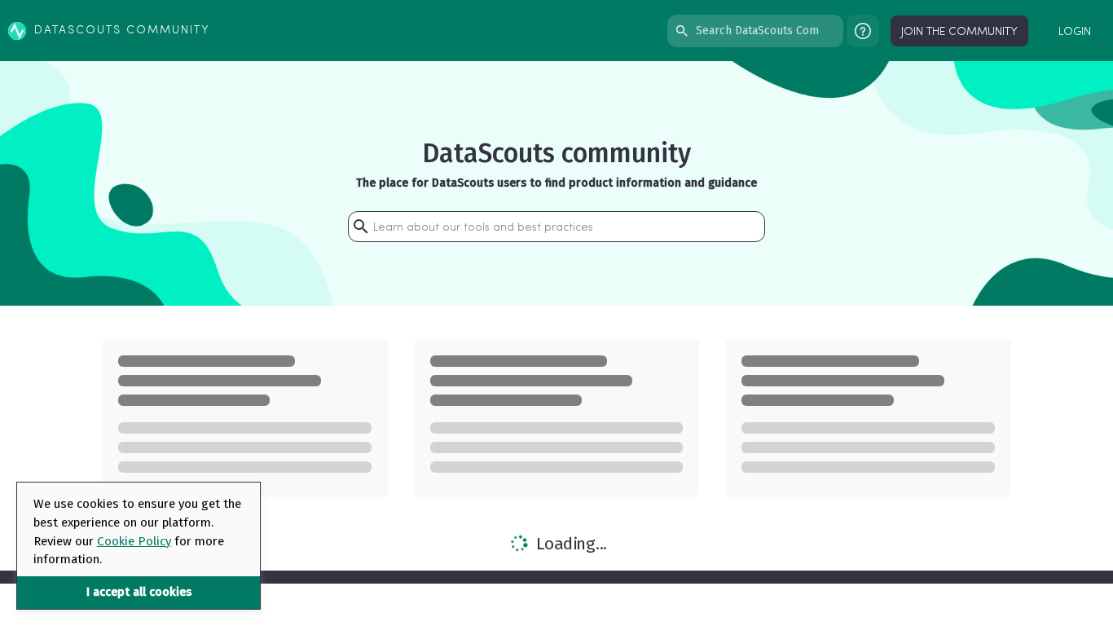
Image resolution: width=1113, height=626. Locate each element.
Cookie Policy (134, 541)
